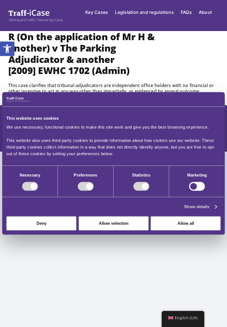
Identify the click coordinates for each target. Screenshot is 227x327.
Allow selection (113, 223)
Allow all (185, 223)
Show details (196, 206)
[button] (7, 49)
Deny (42, 223)
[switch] (86, 186)
